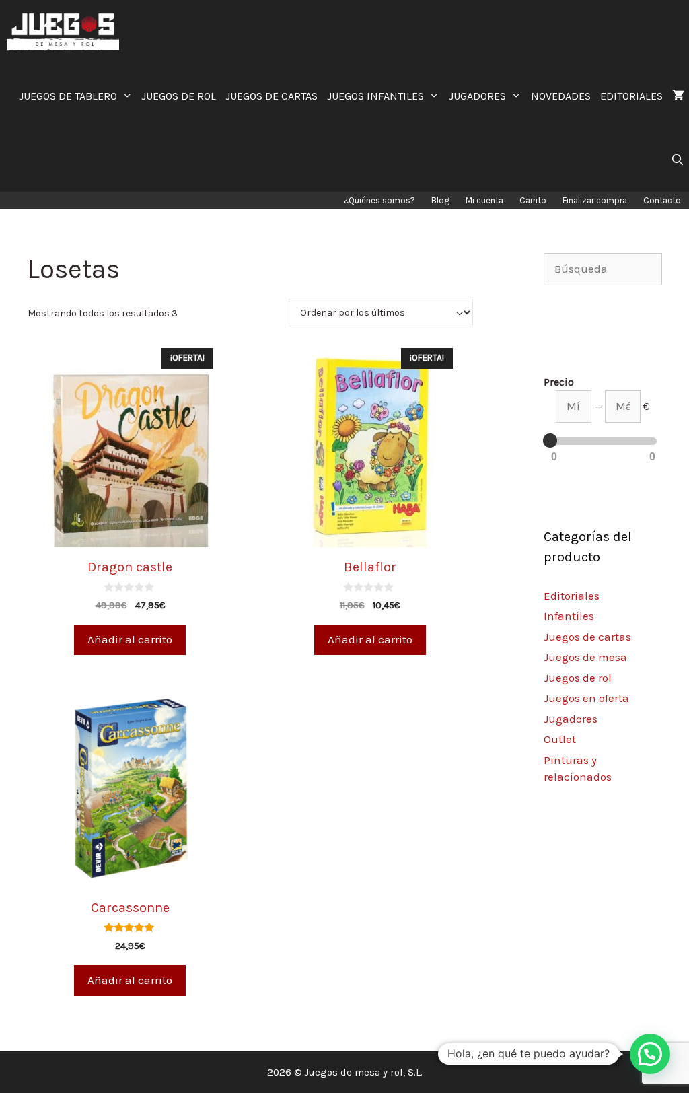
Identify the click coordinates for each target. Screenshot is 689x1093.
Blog (440, 200)
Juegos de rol (578, 677)
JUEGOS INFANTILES (375, 96)
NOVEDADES (561, 96)
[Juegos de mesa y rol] (66, 32)
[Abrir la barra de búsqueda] (677, 160)
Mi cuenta (484, 200)
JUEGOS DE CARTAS (271, 96)
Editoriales (572, 595)
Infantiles (569, 616)
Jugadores (570, 719)
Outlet (560, 739)
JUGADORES (477, 96)
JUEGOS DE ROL (178, 96)
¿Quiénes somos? (379, 200)
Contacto (662, 200)
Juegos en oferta (586, 698)
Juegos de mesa (585, 657)
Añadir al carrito (129, 639)
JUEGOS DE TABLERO (68, 96)
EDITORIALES (631, 96)
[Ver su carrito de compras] (678, 96)
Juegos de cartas (587, 636)
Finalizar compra (595, 200)
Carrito (532, 200)
